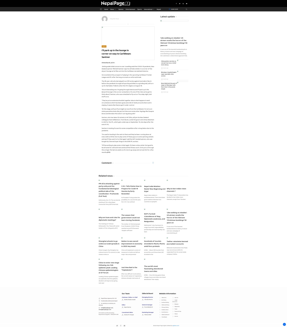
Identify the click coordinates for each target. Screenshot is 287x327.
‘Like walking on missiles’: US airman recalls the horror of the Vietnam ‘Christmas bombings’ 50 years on (173, 42)
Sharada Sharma (148, 300)
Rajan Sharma (127, 307)
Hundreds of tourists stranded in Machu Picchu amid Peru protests (154, 244)
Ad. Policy (163, 300)
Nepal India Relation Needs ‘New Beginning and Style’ (154, 189)
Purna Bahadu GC (148, 307)
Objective (177, 306)
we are (176, 316)
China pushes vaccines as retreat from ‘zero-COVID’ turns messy (168, 63)
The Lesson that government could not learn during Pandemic (130, 218)
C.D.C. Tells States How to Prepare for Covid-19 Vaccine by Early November (131, 190)
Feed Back (164, 317)
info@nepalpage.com (107, 308)
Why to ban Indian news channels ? (176, 190)
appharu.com (176, 326)
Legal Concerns (174, 301)
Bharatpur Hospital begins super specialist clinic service (168, 74)
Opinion (120, 9)
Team (176, 309)
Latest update (167, 17)
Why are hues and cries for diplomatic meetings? (109, 219)
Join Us (176, 297)
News (112, 9)
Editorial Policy (165, 305)
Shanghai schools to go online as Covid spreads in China (109, 244)
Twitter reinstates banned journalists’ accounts (177, 243)
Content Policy (165, 302)
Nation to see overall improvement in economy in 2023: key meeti (131, 244)
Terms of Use (178, 311)
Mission (176, 304)
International (148, 9)
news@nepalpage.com (105, 310)
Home (106, 9)
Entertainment (130, 9)
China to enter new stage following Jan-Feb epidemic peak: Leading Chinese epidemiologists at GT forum (109, 267)
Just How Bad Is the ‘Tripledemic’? (129, 269)
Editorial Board (165, 315)
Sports (139, 9)
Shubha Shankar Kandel (129, 300)
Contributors (164, 312)
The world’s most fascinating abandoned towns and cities (153, 269)
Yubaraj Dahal (147, 315)
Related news (106, 176)
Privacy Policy (165, 307)
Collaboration (164, 310)
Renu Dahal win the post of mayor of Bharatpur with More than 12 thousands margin (169, 86)
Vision (176, 314)
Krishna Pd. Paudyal (129, 315)
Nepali (159, 9)
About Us (163, 297)
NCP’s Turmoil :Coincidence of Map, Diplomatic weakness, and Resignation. (154, 218)
